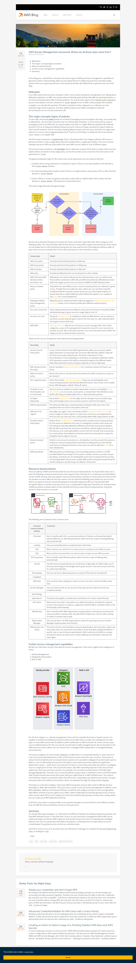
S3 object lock (63, 316)
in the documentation (73, 380)
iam (36, 841)
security (43, 841)
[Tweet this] (22, 64)
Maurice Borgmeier (85, 919)
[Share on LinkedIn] (19, 64)
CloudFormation (66, 420)
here (94, 127)
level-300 (53, 841)
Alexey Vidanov (110, 938)
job (47, 831)
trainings (82, 829)
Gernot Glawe (41, 905)
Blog (45, 15)
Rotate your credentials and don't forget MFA (53, 889)
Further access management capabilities (48, 69)
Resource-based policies (41, 66)
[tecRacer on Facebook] (113, 7)
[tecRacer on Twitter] (104, 7)
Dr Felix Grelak (39, 54)
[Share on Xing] (20, 67)
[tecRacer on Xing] (107, 7)
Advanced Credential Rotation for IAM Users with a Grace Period (63, 911)
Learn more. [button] (28, 952)
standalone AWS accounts (98, 411)
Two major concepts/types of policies (47, 63)
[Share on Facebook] (22, 67)
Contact (79, 15)
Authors (55, 15)
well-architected (65, 841)
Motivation (36, 61)
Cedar (93, 780)
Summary (36, 71)
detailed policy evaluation (105, 100)
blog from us (65, 398)
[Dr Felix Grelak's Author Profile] (26, 866)
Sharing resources (57, 325)
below (55, 296)
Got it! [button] (68, 957)
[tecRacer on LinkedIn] (111, 7)
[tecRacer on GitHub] (101, 7)
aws (31, 841)
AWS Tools (67, 15)
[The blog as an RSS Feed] (116, 7)
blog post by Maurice (72, 367)
